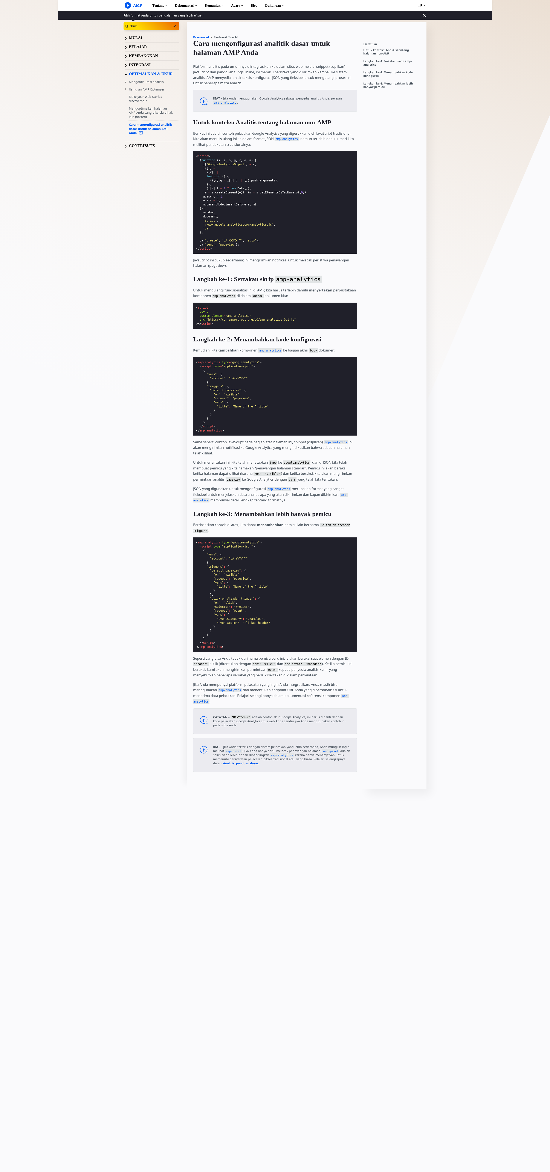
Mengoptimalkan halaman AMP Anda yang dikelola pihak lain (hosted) (151, 112)
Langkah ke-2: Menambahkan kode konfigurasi (388, 74)
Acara (235, 5)
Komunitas (213, 5)
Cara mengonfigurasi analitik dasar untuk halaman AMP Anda (150, 129)
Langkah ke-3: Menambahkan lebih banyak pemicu (388, 85)
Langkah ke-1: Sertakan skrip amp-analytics (387, 62)
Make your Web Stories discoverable (145, 99)
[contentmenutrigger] (392, 45)
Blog (254, 5)
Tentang (158, 5)
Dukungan (273, 5)
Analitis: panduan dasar (240, 763)
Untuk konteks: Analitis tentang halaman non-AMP (386, 51)
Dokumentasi (184, 5)
